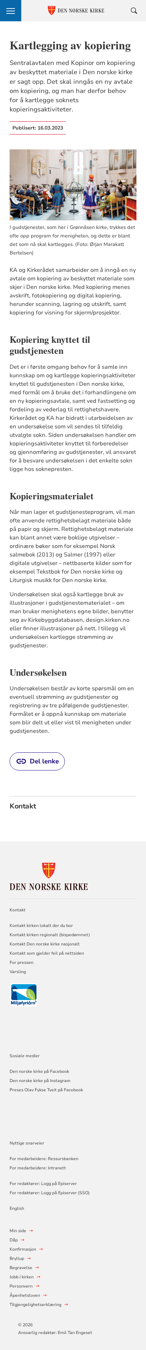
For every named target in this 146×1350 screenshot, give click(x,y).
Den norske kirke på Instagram (40, 1080)
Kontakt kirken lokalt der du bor (42, 925)
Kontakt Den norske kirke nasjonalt (45, 944)
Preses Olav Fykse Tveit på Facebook (46, 1090)
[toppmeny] (10, 10)
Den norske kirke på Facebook (39, 1071)
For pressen (21, 962)
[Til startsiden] (49, 875)
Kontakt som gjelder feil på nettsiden (47, 953)
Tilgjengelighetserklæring (35, 1304)
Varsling (18, 972)
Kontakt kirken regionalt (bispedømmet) (50, 935)
